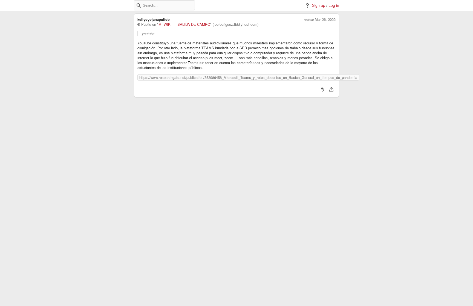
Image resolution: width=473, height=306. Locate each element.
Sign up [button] (318, 5)
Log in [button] (333, 5)
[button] (139, 5)
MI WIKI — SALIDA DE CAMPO (184, 24)
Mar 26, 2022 (325, 19)
